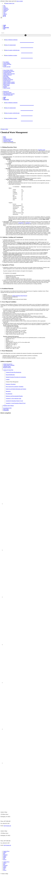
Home (4, 136)
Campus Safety (6, 85)
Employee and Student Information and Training (16, 388)
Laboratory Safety (7, 140)
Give (4, 12)
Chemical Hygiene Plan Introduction (13, 372)
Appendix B (21, 222)
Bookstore (5, 854)
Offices (4, 137)
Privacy (4, 859)
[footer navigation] (6, 413)
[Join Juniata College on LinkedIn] (26, 729)
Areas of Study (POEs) (8, 70)
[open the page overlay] (4, 16)
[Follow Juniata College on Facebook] (26, 503)
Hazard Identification (10, 374)
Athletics (5, 13)
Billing (4, 857)
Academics (5, 8)
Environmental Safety (7, 139)
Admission (5, 10)
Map (4, 853)
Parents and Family (7, 64)
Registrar (5, 86)
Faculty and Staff (6, 66)
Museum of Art (6, 84)
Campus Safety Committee (8, 365)
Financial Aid (6, 91)
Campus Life (6, 9)
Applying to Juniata (7, 92)
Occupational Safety (7, 408)
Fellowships (5, 76)
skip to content (20, 1)
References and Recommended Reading (14, 396)
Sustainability (6, 410)
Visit (4, 5)
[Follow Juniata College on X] (26, 550)
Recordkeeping (9, 393)
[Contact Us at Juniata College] (26, 682)
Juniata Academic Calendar (9, 82)
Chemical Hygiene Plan (8, 141)
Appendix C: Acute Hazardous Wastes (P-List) (15, 403)
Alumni (4, 11)
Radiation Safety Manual (8, 405)
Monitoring (8, 391)
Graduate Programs (7, 72)
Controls (7, 379)
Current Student (6, 63)
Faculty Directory (7, 80)
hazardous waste (41, 149)
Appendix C (28, 222)
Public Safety (6, 409)
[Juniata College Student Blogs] (26, 644)
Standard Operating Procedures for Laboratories (16, 377)
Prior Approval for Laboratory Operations (14, 386)
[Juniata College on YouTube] (26, 763)
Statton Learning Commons (9, 83)
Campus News (6, 851)
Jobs (4, 858)
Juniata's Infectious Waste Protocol (19, 295)
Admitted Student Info (8, 94)
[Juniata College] (26, 3)
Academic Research (7, 74)
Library (4, 856)
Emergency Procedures (11, 384)
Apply (4, 6)
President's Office (7, 78)
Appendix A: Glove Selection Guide (13, 398)
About (4, 15)
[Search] (25, 35)
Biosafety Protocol (7, 367)
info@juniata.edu (7, 825)
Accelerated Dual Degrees (8, 71)
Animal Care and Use (7, 364)
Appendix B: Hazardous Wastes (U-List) (14, 400)
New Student (6, 61)
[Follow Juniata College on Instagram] (26, 597)
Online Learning (6, 87)
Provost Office (6, 77)
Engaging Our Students (8, 79)
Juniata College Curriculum (9, 73)
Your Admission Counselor (9, 93)
